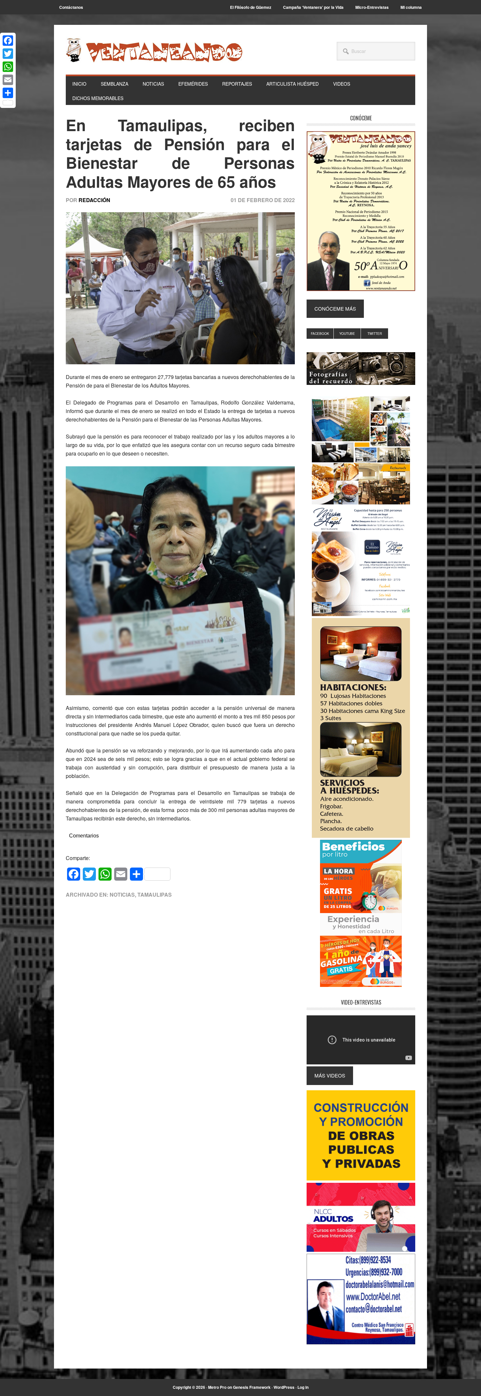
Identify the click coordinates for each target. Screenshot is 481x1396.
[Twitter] (7, 53)
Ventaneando (154, 50)
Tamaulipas (154, 894)
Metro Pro (217, 1387)
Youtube (347, 333)
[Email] (7, 79)
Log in (303, 1387)
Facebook (320, 333)
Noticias (122, 894)
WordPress (284, 1387)
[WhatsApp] (7, 66)
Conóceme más (335, 308)
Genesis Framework (252, 1387)
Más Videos (329, 1075)
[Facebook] (7, 40)
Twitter (374, 333)
